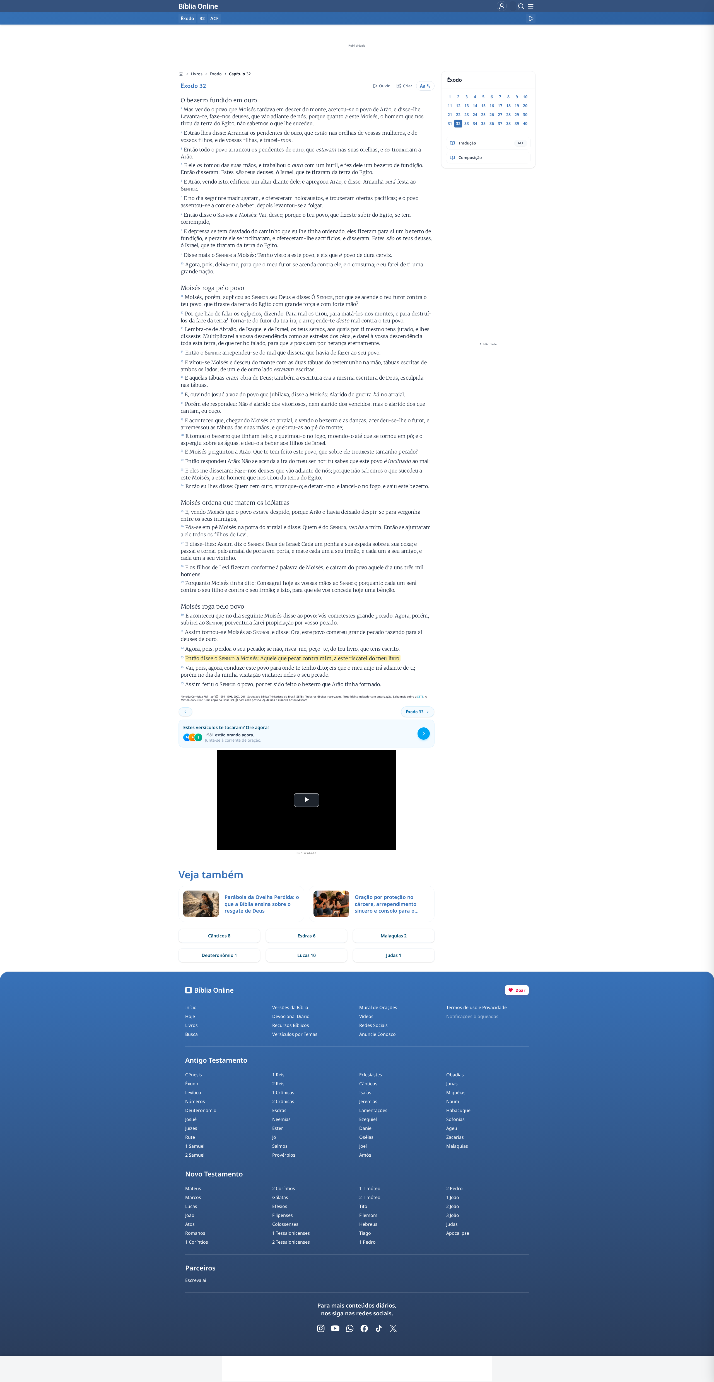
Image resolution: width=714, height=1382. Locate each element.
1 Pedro (367, 1242)
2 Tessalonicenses (291, 1242)
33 (466, 123)
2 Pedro (454, 1188)
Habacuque (458, 1110)
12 (458, 105)
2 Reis (278, 1083)
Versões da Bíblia (290, 1007)
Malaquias (457, 1146)
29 (517, 114)
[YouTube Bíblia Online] (335, 1328)
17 (500, 105)
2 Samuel (194, 1155)
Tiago (365, 1233)
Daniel (366, 1128)
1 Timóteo (369, 1188)
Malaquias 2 (394, 936)
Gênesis (193, 1075)
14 (475, 105)
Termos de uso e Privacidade (476, 1007)
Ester (277, 1128)
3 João (452, 1215)
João (189, 1215)
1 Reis (278, 1075)
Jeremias (368, 1101)
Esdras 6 (306, 936)
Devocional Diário (291, 1016)
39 (517, 123)
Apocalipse (457, 1233)
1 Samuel (194, 1146)
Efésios (279, 1206)
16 (491, 105)
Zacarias (455, 1137)
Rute (190, 1137)
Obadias (455, 1075)
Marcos (193, 1197)
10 (525, 96)
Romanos (195, 1233)
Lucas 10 (306, 955)
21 (450, 114)
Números (195, 1101)
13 (466, 105)
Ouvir (384, 85)
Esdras (279, 1110)
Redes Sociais (373, 1025)
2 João (452, 1206)
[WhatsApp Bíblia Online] (349, 1328)
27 (500, 114)
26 (491, 114)
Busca (191, 1034)
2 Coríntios (283, 1188)
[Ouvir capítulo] (531, 18)
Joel (363, 1146)
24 (475, 114)
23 (466, 114)
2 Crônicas (283, 1101)
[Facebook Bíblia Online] (364, 1328)
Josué (191, 1119)
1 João (452, 1197)
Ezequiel (368, 1119)
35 (483, 123)
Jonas (452, 1083)
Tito (363, 1206)
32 (202, 18)
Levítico (193, 1092)
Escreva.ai (195, 1280)
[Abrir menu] (530, 6)
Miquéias (455, 1092)
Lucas (191, 1206)
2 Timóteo (369, 1197)
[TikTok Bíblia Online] (378, 1328)
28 (508, 114)
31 (450, 123)
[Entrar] (502, 6)
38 (508, 123)
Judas (452, 1224)
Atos (190, 1224)
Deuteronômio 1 (219, 955)
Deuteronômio (200, 1110)
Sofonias (455, 1119)
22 (458, 114)
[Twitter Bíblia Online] (393, 1328)
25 (483, 114)
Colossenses (285, 1224)
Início (191, 1007)
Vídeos (366, 1016)
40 (525, 123)
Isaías (365, 1092)
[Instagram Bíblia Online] (320, 1328)
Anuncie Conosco (377, 1034)
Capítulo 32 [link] (240, 73)
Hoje (190, 1016)
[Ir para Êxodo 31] (185, 711)
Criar (407, 85)
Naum (452, 1101)
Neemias (281, 1119)
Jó (274, 1137)
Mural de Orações (378, 1007)
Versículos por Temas (294, 1034)
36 (491, 123)
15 (483, 105)
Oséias (366, 1137)
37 (500, 123)
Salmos (280, 1146)
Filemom (368, 1215)
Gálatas (280, 1197)
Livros (196, 73)
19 (517, 105)
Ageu (451, 1128)
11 (450, 105)
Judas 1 (393, 955)
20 (525, 105)
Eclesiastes (370, 1075)
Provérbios (283, 1155)
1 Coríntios (196, 1242)
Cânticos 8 (219, 936)
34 (475, 123)
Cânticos (368, 1083)
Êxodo (216, 73)
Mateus (193, 1188)
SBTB (420, 696)
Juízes (191, 1128)
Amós (365, 1155)
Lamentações (373, 1110)
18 (508, 105)
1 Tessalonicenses (291, 1233)
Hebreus (368, 1224)
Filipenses (282, 1215)
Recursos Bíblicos (290, 1025)
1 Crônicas (283, 1092)
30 (525, 114)
